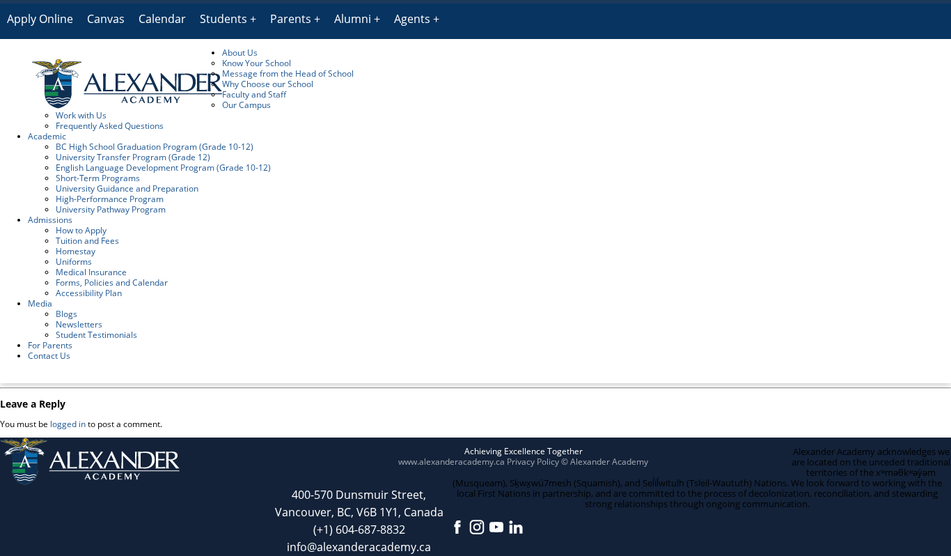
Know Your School (256, 63)
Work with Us (81, 115)
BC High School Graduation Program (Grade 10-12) (154, 147)
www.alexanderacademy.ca (451, 462)
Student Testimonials (96, 335)
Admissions (50, 220)
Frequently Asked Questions (110, 126)
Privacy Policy (533, 462)
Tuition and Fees (87, 241)
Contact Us (49, 356)
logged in (68, 424)
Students (223, 18)
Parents (290, 18)
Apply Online (40, 18)
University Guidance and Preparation (127, 188)
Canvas (106, 18)
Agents (412, 18)
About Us (240, 53)
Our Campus (246, 105)
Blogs (66, 314)
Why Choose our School (267, 84)
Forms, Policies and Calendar (112, 282)
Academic (47, 136)
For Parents (50, 345)
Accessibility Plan (89, 293)
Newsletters (79, 324)
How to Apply (81, 230)
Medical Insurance (91, 272)
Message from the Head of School (288, 73)
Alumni (352, 18)
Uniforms (74, 262)
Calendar (162, 18)
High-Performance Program (110, 199)
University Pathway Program (111, 209)
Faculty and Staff (254, 94)
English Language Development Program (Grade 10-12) (163, 167)
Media (40, 303)
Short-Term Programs (98, 178)
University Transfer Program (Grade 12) (133, 157)
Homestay (75, 251)
